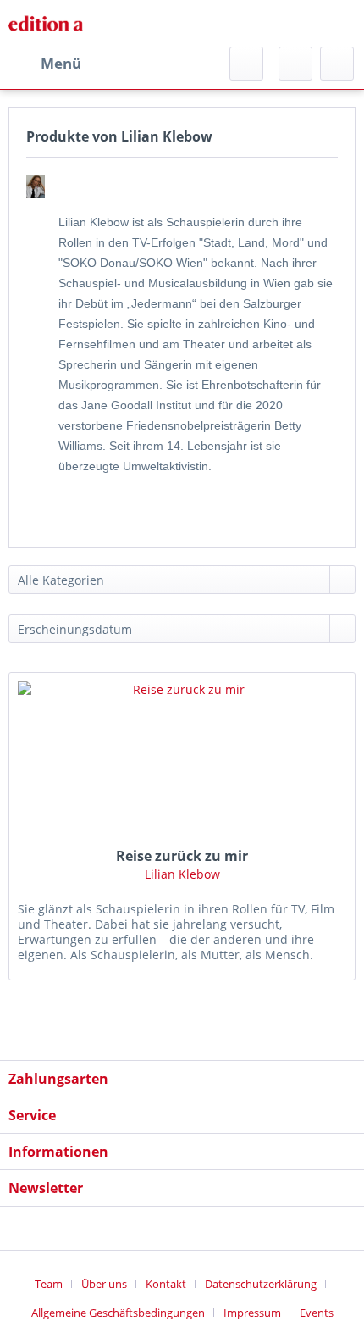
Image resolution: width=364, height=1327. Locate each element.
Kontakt (166, 1283)
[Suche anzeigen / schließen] (246, 64)
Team (49, 1283)
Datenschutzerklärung (261, 1283)
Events (317, 1312)
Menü (61, 63)
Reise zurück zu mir (182, 855)
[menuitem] (45, 64)
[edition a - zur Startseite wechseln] (49, 23)
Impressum (252, 1312)
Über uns (104, 1283)
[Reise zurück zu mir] (182, 757)
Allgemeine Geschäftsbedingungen (118, 1312)
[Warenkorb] (337, 64)
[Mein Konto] (295, 64)
